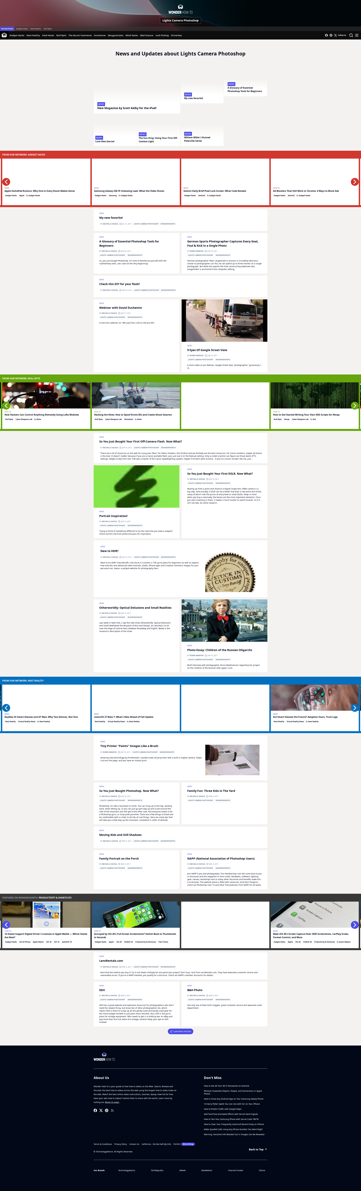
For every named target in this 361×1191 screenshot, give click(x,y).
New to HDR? (109, 551)
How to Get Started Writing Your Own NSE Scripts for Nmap (306, 414)
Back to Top (256, 1149)
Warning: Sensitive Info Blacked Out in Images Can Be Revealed (234, 1134)
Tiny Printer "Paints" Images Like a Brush (129, 746)
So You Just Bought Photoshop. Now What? (129, 791)
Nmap (286, 419)
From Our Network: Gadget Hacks (23, 154)
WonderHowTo (7, 29)
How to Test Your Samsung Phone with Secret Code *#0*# (231, 1119)
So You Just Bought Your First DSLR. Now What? (220, 473)
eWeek (182, 1170)
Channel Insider (235, 1170)
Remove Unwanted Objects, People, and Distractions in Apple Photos (233, 1092)
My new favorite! (111, 218)
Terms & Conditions (103, 1144)
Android (201, 195)
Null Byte (48, 29)
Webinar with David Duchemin (120, 308)
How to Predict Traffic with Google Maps (223, 1109)
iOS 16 (56, 942)
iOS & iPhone (24, 942)
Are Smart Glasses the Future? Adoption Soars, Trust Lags (305, 716)
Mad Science (146, 35)
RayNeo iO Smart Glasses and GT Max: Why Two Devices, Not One (41, 716)
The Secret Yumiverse (80, 35)
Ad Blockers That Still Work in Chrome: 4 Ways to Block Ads (306, 190)
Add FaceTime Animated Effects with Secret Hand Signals (231, 1114)
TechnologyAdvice (126, 1170)
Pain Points (163, 942)
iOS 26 (119, 942)
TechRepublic (157, 1170)
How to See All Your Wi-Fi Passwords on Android (226, 1085)
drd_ (314, 419)
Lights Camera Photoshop (180, 20)
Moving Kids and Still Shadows (120, 835)
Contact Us (134, 1144)
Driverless (176, 35)
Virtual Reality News (26, 721)
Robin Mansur (196, 251)
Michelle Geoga (110, 224)
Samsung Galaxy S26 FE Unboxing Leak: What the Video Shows (129, 190)
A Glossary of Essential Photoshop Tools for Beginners (129, 243)
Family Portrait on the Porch (119, 858)
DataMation (206, 1170)
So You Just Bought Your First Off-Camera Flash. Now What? (140, 441)
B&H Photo (194, 990)
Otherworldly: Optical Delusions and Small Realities (135, 608)
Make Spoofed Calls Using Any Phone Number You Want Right (233, 1129)
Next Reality (35, 29)
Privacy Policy (120, 1144)
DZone (262, 1170)
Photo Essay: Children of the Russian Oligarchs (219, 650)
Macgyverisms (115, 35)
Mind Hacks (132, 35)
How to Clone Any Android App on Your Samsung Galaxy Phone (233, 1098)
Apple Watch (38, 942)
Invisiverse (100, 35)
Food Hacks (48, 35)
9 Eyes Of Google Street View (207, 350)
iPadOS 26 (128, 942)
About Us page (112, 1102)
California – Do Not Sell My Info (156, 1144)
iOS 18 (48, 942)
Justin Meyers (345, 942)
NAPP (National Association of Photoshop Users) (221, 858)
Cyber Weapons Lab (24, 419)
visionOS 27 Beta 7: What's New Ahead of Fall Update (123, 716)
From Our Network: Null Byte (21, 378)
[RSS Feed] (112, 1110)
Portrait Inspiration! (113, 516)
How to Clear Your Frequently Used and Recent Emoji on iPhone (234, 1124)
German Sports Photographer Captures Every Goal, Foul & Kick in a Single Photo (222, 243)
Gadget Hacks (22, 29)
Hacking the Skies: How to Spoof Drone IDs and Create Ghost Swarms (133, 414)
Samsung (113, 195)
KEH (102, 990)
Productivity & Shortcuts (55, 897)
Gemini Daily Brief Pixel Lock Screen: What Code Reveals (214, 190)
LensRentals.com (111, 961)
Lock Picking (162, 35)
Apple (21, 195)
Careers (183, 1144)
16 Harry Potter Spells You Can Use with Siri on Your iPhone (232, 1104)
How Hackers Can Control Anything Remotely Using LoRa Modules (42, 414)
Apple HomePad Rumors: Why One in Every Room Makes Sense (40, 190)
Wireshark (128, 419)
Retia (39, 419)
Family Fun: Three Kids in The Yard (211, 791)
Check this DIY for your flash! (119, 284)
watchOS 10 (67, 942)
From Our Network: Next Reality (23, 680)
